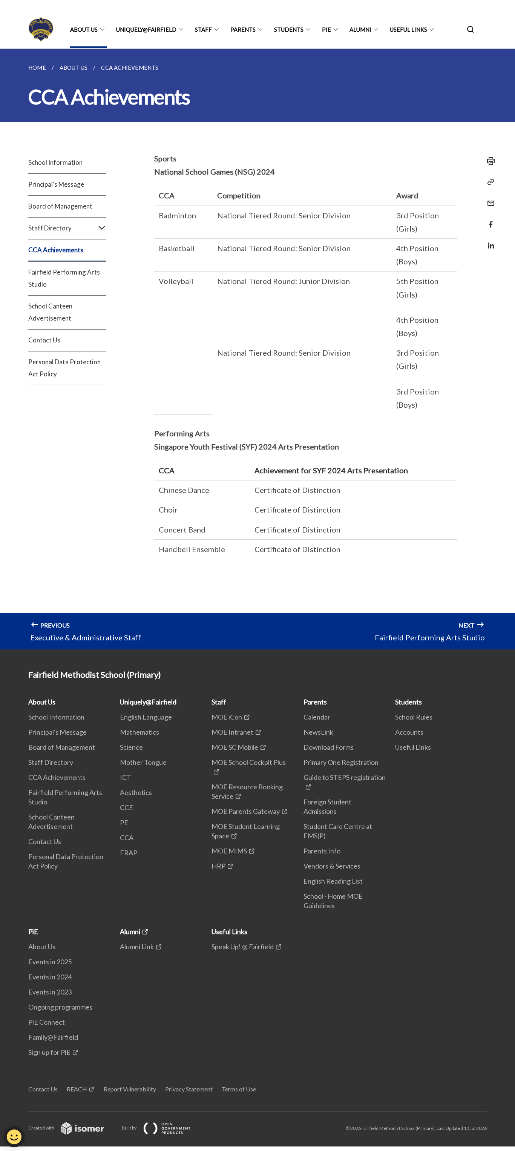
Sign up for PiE (49, 1052)
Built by (129, 1128)
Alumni (360, 29)
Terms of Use (239, 1089)
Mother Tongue (143, 762)
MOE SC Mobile (235, 747)
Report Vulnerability (130, 1089)
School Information (55, 162)
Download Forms (328, 747)
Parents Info (321, 851)
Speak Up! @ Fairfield (243, 946)
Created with (41, 1128)
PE (124, 822)
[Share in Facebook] (488, 219)
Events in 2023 (50, 992)
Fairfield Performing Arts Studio (64, 278)
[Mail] (488, 198)
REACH (77, 1089)
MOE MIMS (229, 851)
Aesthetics (136, 792)
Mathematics (139, 732)
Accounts (409, 732)
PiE (326, 29)
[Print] (488, 161)
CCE (126, 807)
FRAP (128, 853)
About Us (84, 29)
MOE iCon (227, 717)
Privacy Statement (189, 1089)
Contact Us (44, 340)
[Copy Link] (488, 182)
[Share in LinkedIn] (488, 240)
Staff (203, 29)
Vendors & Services (331, 866)
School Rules (413, 717)
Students (288, 29)
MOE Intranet (232, 732)
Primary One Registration (341, 762)
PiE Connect (46, 1022)
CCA (126, 837)
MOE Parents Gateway (246, 811)
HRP (218, 866)
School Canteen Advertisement (50, 312)
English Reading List (333, 881)
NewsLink (318, 732)
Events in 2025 (50, 962)
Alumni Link (137, 946)
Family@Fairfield (53, 1037)
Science (131, 747)
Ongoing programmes (60, 1007)
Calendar (316, 717)
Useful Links (408, 29)
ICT (125, 777)
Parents (243, 29)
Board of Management (60, 206)
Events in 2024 (50, 977)
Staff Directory (50, 762)
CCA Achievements (55, 250)
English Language (146, 717)
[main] (257, 349)
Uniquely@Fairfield (146, 29)
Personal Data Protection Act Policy (64, 368)
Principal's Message (56, 184)
